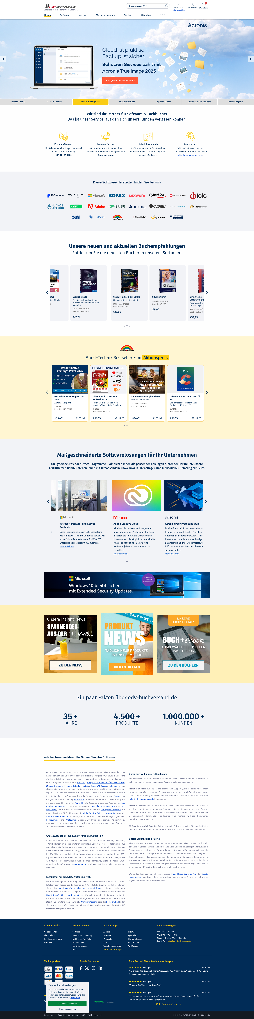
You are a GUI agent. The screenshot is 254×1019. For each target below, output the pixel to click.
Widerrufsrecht (95, 1015)
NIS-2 (74, 950)
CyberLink (77, 786)
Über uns (48, 943)
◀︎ (4, 59)
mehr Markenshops (112, 949)
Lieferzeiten (49, 935)
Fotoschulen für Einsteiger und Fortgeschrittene (79, 888)
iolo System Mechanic (111, 810)
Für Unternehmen (79, 946)
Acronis (59, 786)
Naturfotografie (53, 895)
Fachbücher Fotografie (81, 939)
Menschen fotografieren (72, 895)
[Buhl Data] (76, 217)
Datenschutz (73, 1015)
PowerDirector (52, 820)
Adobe (86, 786)
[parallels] (138, 217)
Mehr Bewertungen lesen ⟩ (169, 1004)
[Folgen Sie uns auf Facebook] (81, 969)
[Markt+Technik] (117, 217)
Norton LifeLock (135, 939)
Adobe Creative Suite (92, 813)
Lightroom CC (109, 813)
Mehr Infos (75, 997)
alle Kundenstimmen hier (190, 155)
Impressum (49, 1015)
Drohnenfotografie (89, 902)
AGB (83, 1015)
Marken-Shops (78, 943)
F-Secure (81, 782)
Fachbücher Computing (82, 935)
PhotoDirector (72, 820)
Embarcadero (114, 786)
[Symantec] (158, 217)
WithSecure (102, 786)
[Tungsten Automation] (176, 217)
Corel (93, 786)
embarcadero (134, 943)
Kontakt (61, 1015)
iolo (105, 943)
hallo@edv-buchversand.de (141, 799)
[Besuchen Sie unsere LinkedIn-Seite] (101, 969)
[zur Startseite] (60, 7)
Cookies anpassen (67, 1009)
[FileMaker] (97, 217)
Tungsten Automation (112, 946)
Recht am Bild (112, 902)
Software (76, 932)
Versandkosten (50, 932)
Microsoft (50, 786)
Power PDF (80, 803)
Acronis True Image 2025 (127, 59)
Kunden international (53, 939)
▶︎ (252, 59)
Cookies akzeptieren (67, 1003)
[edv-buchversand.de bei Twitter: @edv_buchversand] (87, 969)
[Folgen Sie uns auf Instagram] (94, 969)
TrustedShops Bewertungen (183, 874)
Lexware (68, 786)
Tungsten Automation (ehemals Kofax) (105, 782)
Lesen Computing (78, 864)
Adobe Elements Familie (57, 816)
